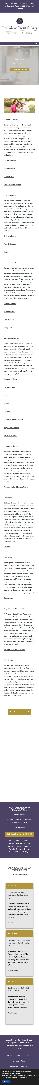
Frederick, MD (17, 822)
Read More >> (13, 923)
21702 (25, 822)
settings (24, 1077)
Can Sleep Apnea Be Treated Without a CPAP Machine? (18, 989)
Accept (6, 1081)
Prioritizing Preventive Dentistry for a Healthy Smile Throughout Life (19, 943)
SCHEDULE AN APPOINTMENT (19, 69)
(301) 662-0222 (19, 827)
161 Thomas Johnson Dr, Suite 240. (19, 819)
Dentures (7, 411)
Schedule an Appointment (19, 712)
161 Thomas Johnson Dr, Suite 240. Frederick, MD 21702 (20, 1045)
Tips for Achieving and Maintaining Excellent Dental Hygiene (18, 895)
